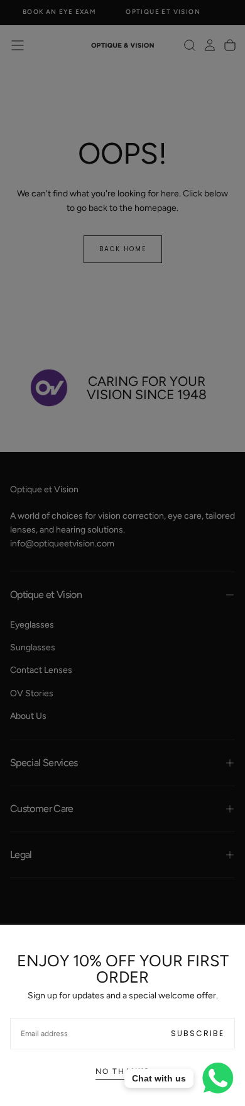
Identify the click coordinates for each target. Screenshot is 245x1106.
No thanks (122, 1071)
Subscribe (197, 1033)
